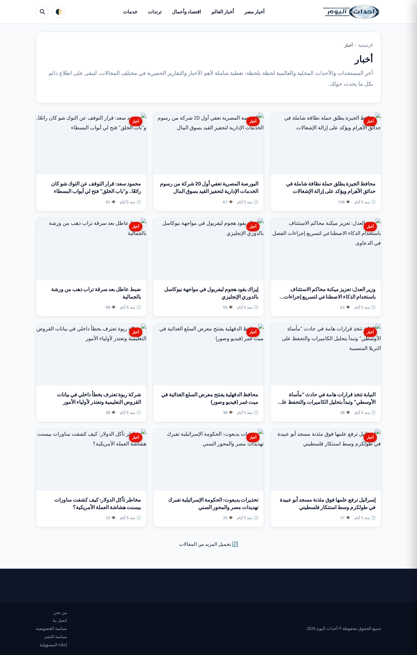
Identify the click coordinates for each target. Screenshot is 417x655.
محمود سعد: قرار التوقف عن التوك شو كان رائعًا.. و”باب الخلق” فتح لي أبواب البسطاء (96, 187)
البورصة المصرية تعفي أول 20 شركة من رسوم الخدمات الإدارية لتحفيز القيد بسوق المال (209, 187)
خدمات (130, 11)
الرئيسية (365, 45)
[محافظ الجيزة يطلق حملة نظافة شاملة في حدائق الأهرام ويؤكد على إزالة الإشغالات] (326, 144)
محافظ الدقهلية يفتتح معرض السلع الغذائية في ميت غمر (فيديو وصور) (209, 398)
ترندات (155, 11)
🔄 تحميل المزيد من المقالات (208, 544)
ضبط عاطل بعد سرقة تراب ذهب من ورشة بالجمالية (96, 292)
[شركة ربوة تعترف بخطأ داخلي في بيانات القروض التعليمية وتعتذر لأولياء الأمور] (91, 355)
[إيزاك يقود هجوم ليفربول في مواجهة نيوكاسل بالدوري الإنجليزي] (208, 249)
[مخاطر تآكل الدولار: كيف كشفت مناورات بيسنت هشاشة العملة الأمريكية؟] (91, 460)
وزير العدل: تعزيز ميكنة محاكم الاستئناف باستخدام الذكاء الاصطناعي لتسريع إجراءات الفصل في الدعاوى (330, 296)
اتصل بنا (60, 620)
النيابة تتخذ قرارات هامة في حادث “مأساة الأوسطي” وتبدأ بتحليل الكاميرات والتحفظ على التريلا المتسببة (327, 401)
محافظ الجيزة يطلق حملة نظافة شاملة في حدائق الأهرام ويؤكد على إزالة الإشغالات (331, 187)
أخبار (370, 121)
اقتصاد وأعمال (186, 11)
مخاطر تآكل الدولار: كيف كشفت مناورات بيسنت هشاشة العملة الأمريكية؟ (97, 503)
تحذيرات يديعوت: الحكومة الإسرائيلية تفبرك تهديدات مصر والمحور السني (213, 503)
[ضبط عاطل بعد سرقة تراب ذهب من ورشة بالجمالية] (91, 249)
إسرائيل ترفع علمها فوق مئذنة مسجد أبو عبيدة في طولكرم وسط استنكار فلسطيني (328, 503)
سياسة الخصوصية (51, 628)
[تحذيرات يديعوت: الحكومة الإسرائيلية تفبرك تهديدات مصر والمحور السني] (208, 460)
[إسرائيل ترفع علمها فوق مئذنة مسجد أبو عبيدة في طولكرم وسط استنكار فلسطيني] (326, 460)
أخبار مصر (254, 11)
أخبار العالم (222, 11)
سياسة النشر (55, 636)
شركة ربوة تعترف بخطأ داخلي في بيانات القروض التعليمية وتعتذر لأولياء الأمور (99, 398)
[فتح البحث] (42, 11)
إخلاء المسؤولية (53, 644)
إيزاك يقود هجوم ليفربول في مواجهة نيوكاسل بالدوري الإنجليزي (211, 292)
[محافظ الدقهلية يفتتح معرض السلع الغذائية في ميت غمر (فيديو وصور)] (208, 355)
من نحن (60, 612)
